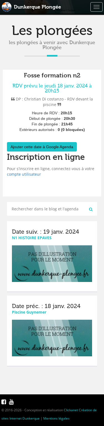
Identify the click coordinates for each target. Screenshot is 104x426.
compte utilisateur (24, 174)
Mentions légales (56, 418)
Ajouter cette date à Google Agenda (42, 147)
